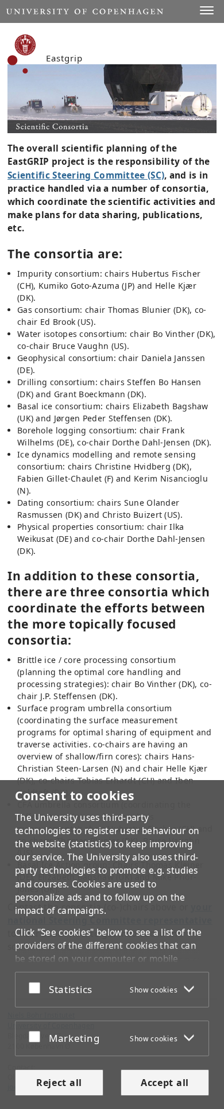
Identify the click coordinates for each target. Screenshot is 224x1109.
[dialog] (112, 944)
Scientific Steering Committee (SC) (85, 175)
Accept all (165, 1082)
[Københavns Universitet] (21, 53)
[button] (206, 10)
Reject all (59, 1082)
